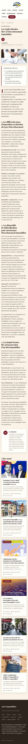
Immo (9, 10)
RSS (18, 719)
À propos (4, 16)
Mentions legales (11, 719)
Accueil (4, 10)
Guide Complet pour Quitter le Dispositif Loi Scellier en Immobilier (10, 677)
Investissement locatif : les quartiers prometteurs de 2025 (13, 639)
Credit (3, 13)
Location (14, 10)
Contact (12, 17)
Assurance (20, 13)
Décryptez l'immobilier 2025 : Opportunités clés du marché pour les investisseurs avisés (12, 521)
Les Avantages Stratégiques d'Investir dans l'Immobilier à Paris (11, 600)
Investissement (11, 13)
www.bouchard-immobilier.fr (13, 330)
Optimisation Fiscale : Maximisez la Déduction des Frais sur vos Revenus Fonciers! (13, 561)
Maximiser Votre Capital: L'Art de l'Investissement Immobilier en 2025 (11, 482)
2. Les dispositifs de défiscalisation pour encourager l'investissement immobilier (14, 77)
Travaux (21, 10)
